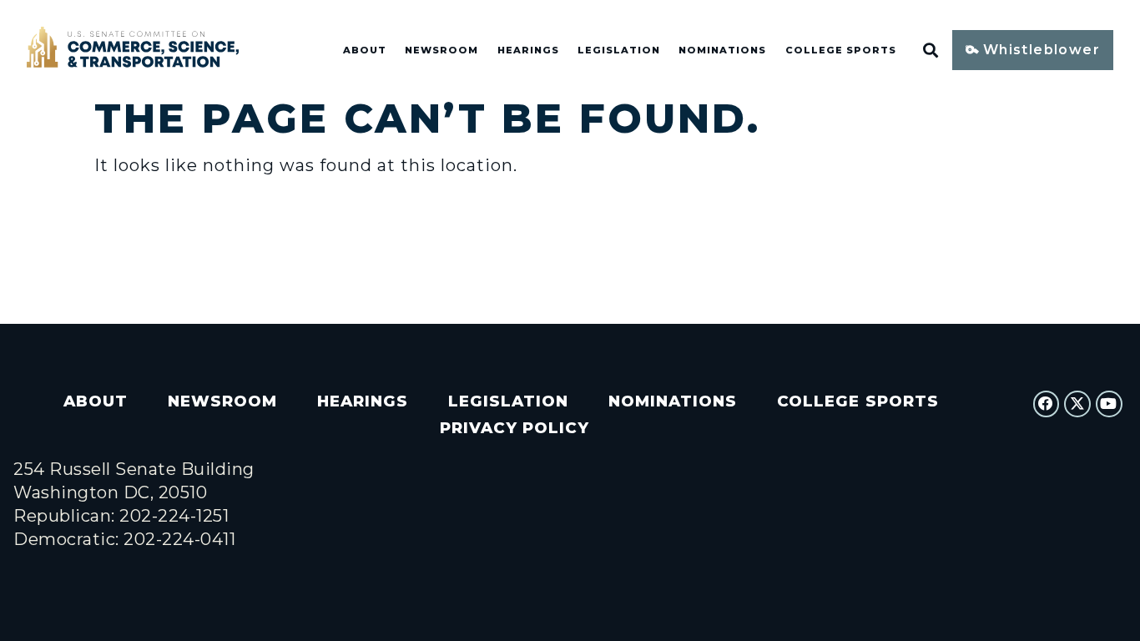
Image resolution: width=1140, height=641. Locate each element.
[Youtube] (1109, 404)
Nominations (722, 50)
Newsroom (441, 50)
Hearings (528, 50)
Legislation (619, 50)
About (364, 50)
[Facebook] (1046, 404)
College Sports (840, 50)
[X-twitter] (1077, 404)
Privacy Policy (514, 427)
